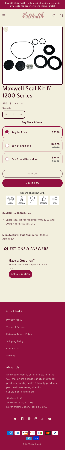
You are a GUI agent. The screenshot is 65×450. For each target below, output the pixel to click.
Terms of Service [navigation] (15, 327)
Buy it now (32, 182)
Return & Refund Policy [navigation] (19, 334)
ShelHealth (36, 444)
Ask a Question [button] (20, 273)
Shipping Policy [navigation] (15, 341)
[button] (3, 15)
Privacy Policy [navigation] (14, 319)
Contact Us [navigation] (12, 348)
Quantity (6, 108)
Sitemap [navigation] (10, 355)
